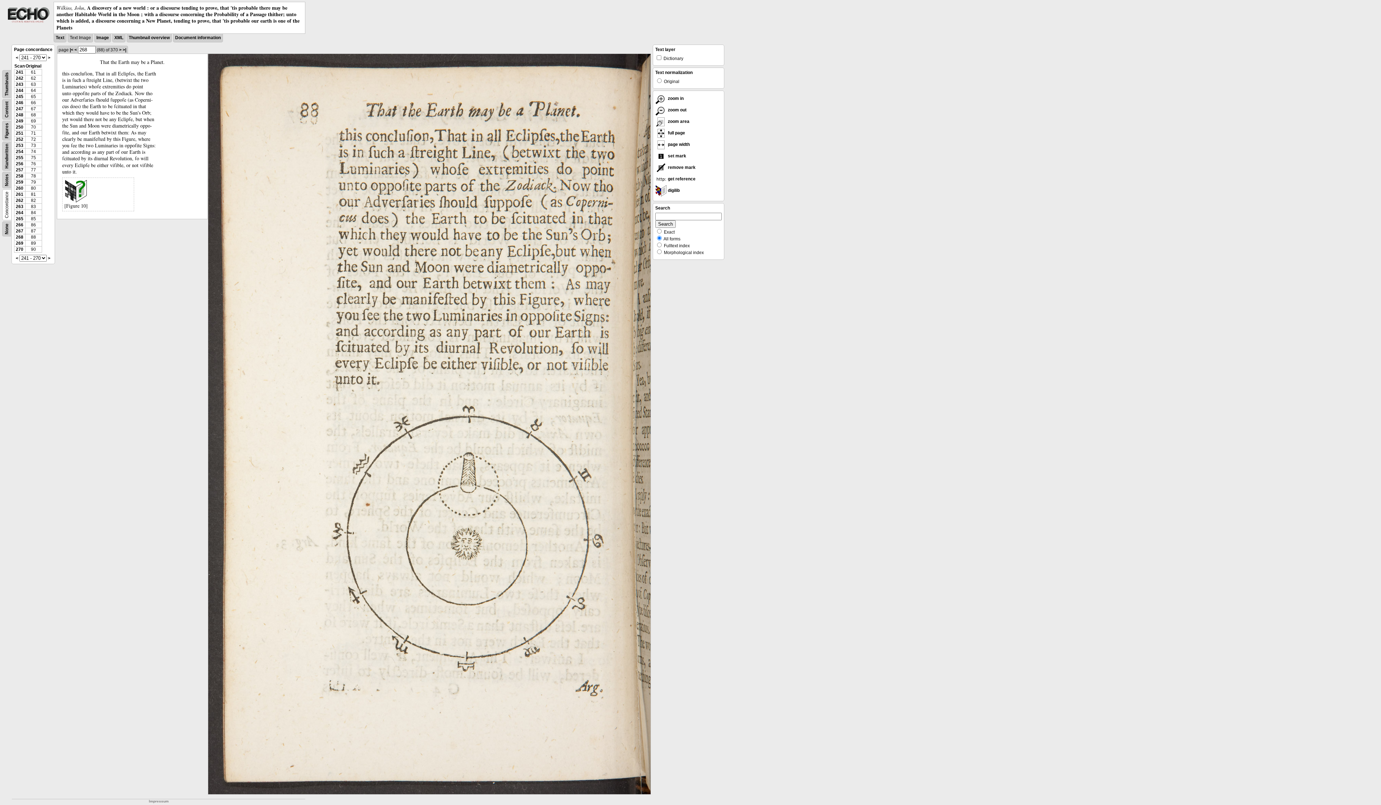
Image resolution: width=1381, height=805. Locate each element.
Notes (6, 180)
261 (19, 194)
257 (19, 169)
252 (19, 139)
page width (678, 144)
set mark (676, 155)
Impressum (159, 801)
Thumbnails (6, 84)
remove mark (681, 167)
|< (71, 49)
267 (19, 231)
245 (19, 96)
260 (19, 188)
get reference (681, 178)
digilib (673, 190)
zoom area (678, 121)
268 (19, 237)
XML (118, 37)
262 (19, 200)
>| (124, 49)
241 (19, 72)
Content (6, 109)
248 (19, 115)
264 (19, 212)
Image (102, 37)
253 (19, 145)
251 (19, 133)
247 (19, 108)
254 (19, 151)
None (6, 229)
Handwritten (6, 156)
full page (676, 132)
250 (19, 127)
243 (19, 84)
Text (60, 37)
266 (19, 224)
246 (19, 102)
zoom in (675, 98)
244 (19, 90)
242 (19, 78)
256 (19, 163)
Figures (6, 130)
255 (19, 157)
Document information (198, 37)
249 (19, 121)
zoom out (677, 109)
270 (19, 249)
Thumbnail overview (149, 37)
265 (19, 218)
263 (19, 206)
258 (19, 176)
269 (19, 243)
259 (19, 182)
